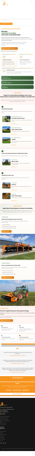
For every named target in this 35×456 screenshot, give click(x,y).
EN (31, 0)
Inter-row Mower (3, 424)
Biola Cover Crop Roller (4, 419)
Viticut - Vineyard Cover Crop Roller (5, 421)
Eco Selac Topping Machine (4, 416)
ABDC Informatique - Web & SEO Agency (27, 448)
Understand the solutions (7, 277)
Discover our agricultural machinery (9, 48)
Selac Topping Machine (4, 417)
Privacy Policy (2, 439)
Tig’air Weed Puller (3, 423)
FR (30, 0)
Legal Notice (2, 437)
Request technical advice (17, 393)
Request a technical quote (6, 320)
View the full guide (5, 231)
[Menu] (32, 4)
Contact (1, 440)
